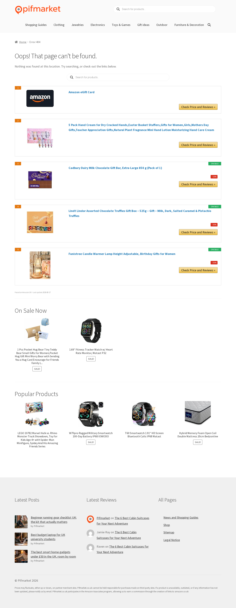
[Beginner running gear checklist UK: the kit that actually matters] (21, 521)
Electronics (98, 25)
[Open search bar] (209, 25)
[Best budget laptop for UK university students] (21, 539)
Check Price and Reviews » (198, 107)
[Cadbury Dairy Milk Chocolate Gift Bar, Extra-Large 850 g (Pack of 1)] (40, 179)
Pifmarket (103, 518)
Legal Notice (171, 540)
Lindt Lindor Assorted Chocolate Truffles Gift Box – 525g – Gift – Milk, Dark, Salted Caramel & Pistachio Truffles (140, 213)
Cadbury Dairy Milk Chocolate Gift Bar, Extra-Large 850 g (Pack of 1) (115, 168)
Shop (166, 525)
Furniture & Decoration (189, 25)
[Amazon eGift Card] (40, 98)
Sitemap (168, 532)
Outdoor (161, 25)
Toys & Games (121, 25)
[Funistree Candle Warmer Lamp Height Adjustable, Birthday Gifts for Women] (40, 265)
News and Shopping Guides (180, 517)
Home (22, 42)
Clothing (59, 25)
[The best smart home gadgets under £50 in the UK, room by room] (21, 556)
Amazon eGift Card (82, 92)
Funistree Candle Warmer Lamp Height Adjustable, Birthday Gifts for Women (122, 254)
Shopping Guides (36, 25)
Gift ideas (143, 25)
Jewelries (77, 25)
